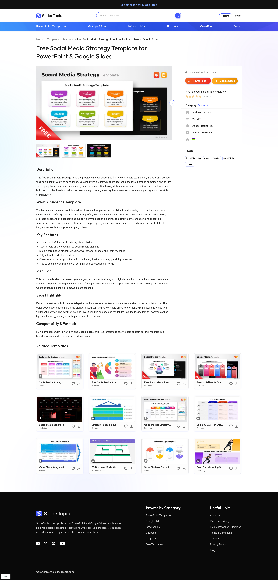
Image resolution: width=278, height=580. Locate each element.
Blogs (213, 550)
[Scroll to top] (265, 556)
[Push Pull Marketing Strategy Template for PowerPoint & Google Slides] (217, 452)
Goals (206, 158)
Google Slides (97, 26)
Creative (206, 26)
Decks (238, 26)
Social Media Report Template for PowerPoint (51, 426)
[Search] (177, 15)
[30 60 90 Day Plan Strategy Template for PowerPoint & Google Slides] (217, 409)
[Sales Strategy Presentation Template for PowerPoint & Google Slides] (165, 452)
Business (172, 26)
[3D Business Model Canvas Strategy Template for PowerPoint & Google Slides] (112, 452)
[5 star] (200, 96)
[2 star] (190, 96)
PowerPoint (199, 80)
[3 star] (193, 96)
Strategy (189, 164)
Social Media (228, 158)
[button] (70, 103)
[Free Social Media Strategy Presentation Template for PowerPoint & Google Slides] (112, 367)
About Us (215, 515)
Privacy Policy (218, 544)
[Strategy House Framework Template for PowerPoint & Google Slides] (112, 409)
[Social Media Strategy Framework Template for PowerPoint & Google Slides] (59, 367)
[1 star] (186, 96)
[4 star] (196, 96)
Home (40, 39)
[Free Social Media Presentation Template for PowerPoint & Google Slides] (165, 367)
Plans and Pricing (219, 521)
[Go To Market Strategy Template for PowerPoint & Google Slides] (165, 409)
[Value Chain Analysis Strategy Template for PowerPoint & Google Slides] (59, 452)
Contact (214, 538)
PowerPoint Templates (51, 26)
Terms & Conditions (221, 532)
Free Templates (154, 544)
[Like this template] (73, 383)
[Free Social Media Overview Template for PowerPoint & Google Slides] (217, 367)
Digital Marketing (193, 158)
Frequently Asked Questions (225, 526)
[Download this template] (79, 384)
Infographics (136, 26)
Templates (53, 39)
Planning (216, 158)
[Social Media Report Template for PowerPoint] (59, 409)
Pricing (225, 15)
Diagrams (151, 538)
